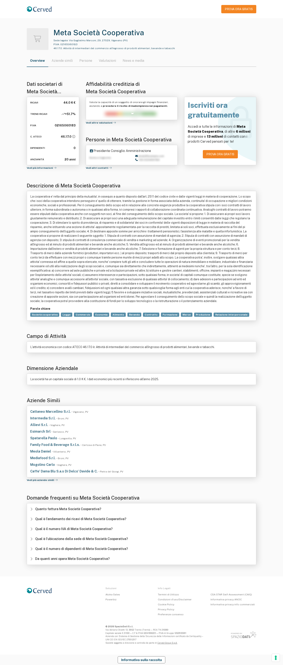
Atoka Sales (112, 594)
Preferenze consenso (171, 614)
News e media (133, 61)
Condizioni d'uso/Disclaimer (175, 599)
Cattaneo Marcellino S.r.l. (50, 412)
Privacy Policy (166, 609)
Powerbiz (110, 599)
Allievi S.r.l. (39, 425)
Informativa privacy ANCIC (226, 599)
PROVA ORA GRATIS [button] (239, 9)
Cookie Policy (166, 604)
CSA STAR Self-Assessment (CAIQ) (231, 594)
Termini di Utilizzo (168, 594)
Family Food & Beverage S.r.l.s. (55, 445)
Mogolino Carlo (43, 465)
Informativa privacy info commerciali (232, 604)
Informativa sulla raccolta (141, 660)
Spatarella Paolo (44, 438)
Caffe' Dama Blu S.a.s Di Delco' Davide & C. (64, 471)
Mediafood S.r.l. (43, 458)
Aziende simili (62, 61)
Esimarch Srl (40, 431)
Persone (85, 61)
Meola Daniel (41, 451)
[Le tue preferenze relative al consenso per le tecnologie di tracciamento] (276, 658)
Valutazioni (107, 61)
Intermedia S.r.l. (43, 418)
